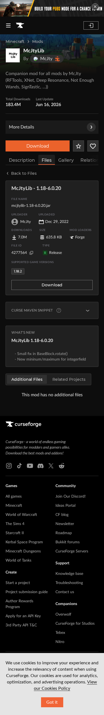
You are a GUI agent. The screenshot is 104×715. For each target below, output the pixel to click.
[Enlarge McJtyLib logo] (13, 55)
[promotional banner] (52, 8)
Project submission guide (27, 592)
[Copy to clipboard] (31, 253)
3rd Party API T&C (21, 625)
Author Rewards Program (19, 604)
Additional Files (26, 379)
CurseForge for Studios (75, 624)
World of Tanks (18, 560)
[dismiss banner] (95, 6)
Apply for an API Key (23, 616)
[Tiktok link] (19, 465)
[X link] (51, 465)
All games (14, 496)
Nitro (59, 642)
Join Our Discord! (70, 496)
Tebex (60, 633)
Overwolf (63, 614)
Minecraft (15, 41)
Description (22, 160)
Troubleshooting (69, 583)
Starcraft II (15, 533)
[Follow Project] (92, 145)
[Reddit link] (61, 465)
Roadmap (63, 533)
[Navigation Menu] (8, 25)
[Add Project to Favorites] (78, 145)
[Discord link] (40, 465)
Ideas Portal (65, 506)
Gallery (66, 160)
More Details (21, 127)
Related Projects (68, 379)
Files (47, 160)
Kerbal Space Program (24, 542)
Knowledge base (69, 574)
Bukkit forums (67, 542)
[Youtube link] (30, 465)
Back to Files (24, 173)
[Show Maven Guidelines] (88, 310)
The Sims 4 (15, 524)
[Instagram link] (9, 465)
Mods (37, 41)
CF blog (62, 515)
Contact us (64, 592)
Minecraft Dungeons (23, 551)
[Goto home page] (20, 25)
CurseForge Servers (71, 551)
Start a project (18, 583)
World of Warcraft (21, 515)
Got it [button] (52, 702)
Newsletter (64, 524)
